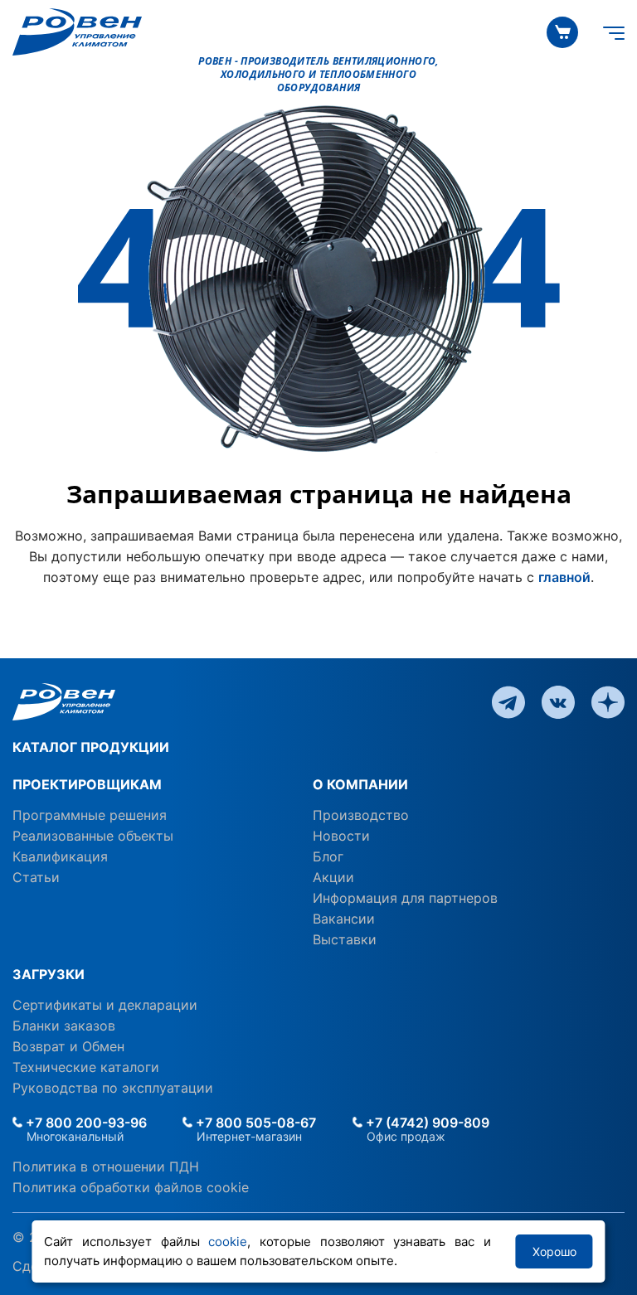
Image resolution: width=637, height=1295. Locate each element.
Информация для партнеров (405, 898)
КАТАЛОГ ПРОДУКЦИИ (90, 747)
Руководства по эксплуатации (112, 1087)
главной (564, 577)
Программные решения (89, 815)
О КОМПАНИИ (360, 784)
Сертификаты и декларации (104, 1005)
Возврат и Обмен (68, 1046)
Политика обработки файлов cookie (130, 1187)
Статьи (36, 877)
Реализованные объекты (92, 835)
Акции (333, 877)
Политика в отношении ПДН (105, 1166)
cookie (227, 1241)
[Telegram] (508, 700)
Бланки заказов (63, 1025)
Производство (361, 815)
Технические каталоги (85, 1067)
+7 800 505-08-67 (254, 1122)
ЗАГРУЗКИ (48, 974)
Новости (341, 835)
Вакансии (344, 918)
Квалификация (60, 856)
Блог (328, 856)
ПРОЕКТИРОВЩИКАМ (87, 784)
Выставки (345, 939)
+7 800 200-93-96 (84, 1122)
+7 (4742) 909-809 (425, 1122)
